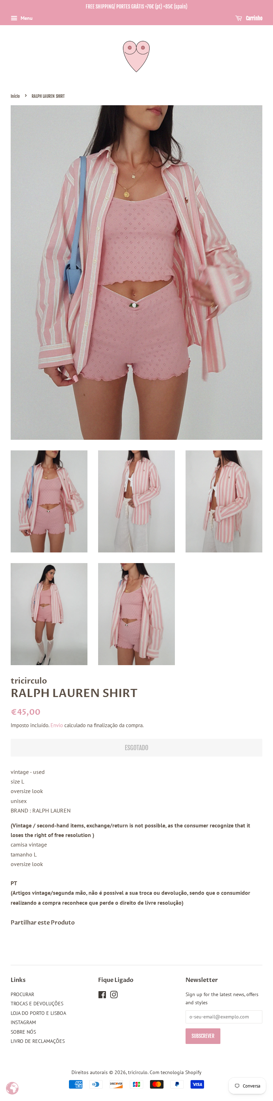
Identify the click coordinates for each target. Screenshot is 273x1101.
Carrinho (253, 18)
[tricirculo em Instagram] (114, 996)
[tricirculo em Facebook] (102, 996)
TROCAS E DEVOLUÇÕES (37, 1003)
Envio (56, 725)
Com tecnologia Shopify (176, 1072)
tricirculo (138, 1072)
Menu (26, 18)
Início (15, 96)
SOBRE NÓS (23, 1032)
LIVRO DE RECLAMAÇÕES (38, 1041)
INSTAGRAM (23, 1022)
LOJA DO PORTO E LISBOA (38, 1013)
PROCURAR (22, 994)
